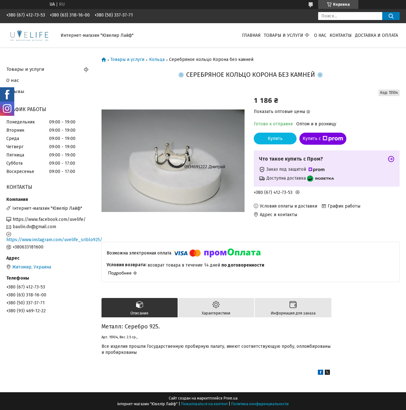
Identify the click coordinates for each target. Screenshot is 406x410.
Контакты (341, 35)
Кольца (157, 59)
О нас (320, 35)
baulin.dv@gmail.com (34, 226)
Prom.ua (231, 398)
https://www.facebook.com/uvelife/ (49, 219)
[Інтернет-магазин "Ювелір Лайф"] (29, 35)
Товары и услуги (283, 35)
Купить (275, 138)
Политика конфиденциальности (260, 404)
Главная (251, 35)
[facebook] (320, 373)
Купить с (312, 138)
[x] (327, 373)
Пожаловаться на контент (204, 404)
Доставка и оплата (376, 35)
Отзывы (15, 91)
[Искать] (391, 16)
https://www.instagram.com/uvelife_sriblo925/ (49, 239)
